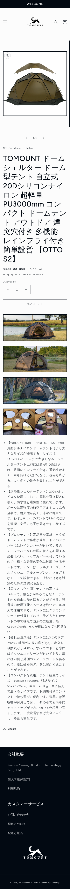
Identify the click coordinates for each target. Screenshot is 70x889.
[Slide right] (43, 138)
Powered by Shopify (49, 883)
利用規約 (14, 788)
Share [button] (12, 728)
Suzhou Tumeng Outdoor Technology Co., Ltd (34, 768)
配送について (17, 823)
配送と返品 (15, 833)
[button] (5, 22)
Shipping (8, 275)
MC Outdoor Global (28, 883)
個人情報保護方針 (20, 779)
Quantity (9, 281)
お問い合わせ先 (18, 814)
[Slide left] (26, 138)
